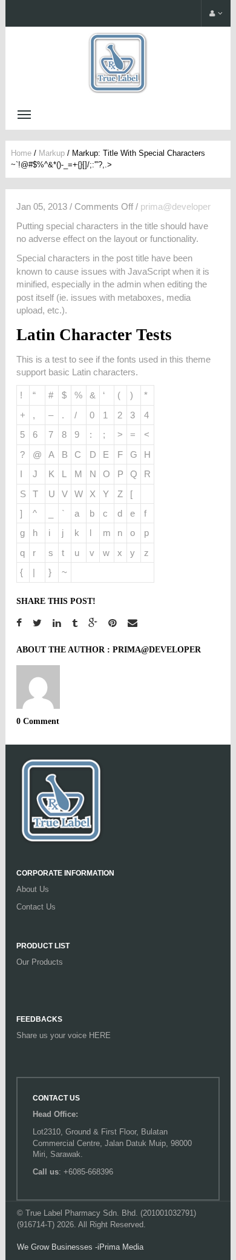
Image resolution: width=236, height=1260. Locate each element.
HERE (100, 1035)
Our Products (39, 962)
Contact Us (36, 906)
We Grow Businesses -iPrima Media (80, 1247)
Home (21, 153)
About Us (32, 889)
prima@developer (175, 206)
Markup (52, 153)
